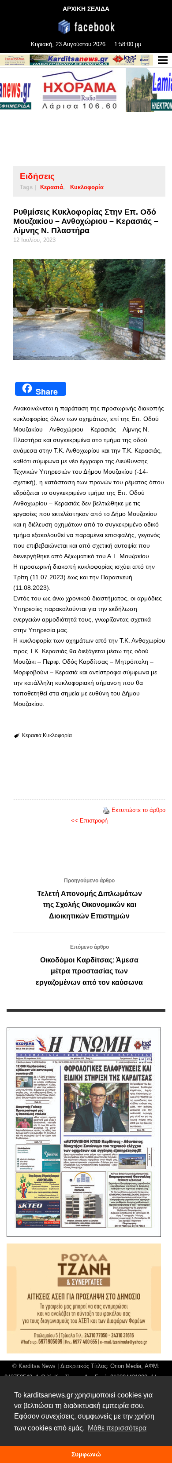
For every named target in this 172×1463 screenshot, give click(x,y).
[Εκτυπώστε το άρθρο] (106, 810)
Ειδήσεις (37, 176)
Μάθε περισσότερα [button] (117, 1428)
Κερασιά (51, 187)
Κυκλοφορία (87, 187)
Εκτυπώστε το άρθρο (138, 810)
